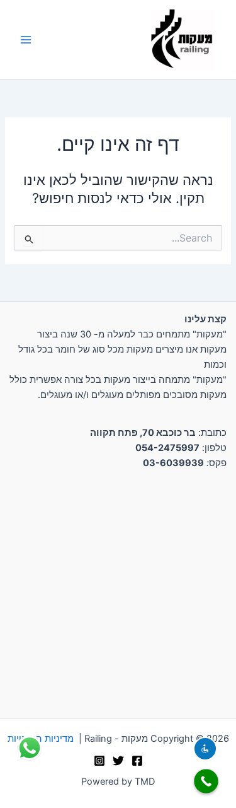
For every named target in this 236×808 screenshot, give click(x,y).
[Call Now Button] (206, 781)
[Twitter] (118, 760)
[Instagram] (99, 760)
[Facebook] (137, 760)
